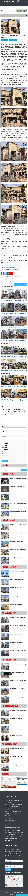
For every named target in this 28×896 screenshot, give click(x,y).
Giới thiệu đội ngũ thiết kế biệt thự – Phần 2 (12, 370)
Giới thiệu (12, 1)
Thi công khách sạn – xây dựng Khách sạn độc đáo (18, 710)
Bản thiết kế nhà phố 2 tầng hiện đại (16, 557)
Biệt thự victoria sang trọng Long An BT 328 (18, 511)
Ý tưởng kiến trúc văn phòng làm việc (16, 541)
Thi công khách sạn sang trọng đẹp (16, 718)
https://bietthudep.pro (9, 267)
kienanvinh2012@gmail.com (13, 265)
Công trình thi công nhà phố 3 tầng (16, 634)
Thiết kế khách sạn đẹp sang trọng (16, 604)
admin (3, 43)
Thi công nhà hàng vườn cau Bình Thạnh (17, 765)
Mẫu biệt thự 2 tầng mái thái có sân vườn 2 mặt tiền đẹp (18, 478)
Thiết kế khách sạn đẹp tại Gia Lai (16, 596)
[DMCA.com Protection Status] (9, 841)
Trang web (5, 436)
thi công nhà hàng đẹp (8, 279)
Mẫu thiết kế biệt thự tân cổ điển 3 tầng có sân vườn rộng (18, 486)
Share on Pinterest (8, 273)
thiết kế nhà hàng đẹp (8, 281)
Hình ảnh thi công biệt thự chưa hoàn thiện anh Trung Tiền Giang (18, 680)
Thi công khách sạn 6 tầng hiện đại (18, 284)
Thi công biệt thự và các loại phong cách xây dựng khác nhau (18, 697)
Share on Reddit (11, 273)
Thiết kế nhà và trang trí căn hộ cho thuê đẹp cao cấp (18, 524)
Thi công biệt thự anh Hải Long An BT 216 (17, 672)
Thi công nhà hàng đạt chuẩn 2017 (24, 284)
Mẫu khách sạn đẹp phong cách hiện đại (17, 571)
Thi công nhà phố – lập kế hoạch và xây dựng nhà (18, 617)
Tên (3, 426)
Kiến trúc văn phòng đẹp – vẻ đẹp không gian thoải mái (18, 533)
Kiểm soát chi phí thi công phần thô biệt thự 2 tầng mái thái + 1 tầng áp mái (18, 688)
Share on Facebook (2, 273)
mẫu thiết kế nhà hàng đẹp (13, 276)
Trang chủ (5, 1)
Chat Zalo (8, 673)
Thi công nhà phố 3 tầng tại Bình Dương (17, 642)
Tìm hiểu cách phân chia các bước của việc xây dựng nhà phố (18, 625)
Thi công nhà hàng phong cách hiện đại (17, 748)
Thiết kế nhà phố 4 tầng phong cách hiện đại (18, 549)
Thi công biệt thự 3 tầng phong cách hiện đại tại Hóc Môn (18, 664)
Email (4, 431)
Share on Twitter (5, 273)
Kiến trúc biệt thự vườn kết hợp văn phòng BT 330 (18, 503)
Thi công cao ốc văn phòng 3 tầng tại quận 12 (18, 650)
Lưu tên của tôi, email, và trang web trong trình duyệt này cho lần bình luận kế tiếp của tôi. (6, 451)
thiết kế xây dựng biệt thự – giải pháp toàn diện (13, 356)
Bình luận (4, 414)
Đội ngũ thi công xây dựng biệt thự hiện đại (12, 400)
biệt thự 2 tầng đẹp (13, 836)
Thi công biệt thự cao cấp (20, 340)
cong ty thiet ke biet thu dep (12, 830)
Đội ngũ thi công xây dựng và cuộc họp (11, 386)
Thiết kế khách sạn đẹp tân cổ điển (16, 587)
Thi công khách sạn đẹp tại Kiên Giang (16, 727)
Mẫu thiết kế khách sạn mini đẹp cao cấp (17, 579)
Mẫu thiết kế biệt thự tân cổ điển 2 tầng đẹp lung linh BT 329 (18, 495)
